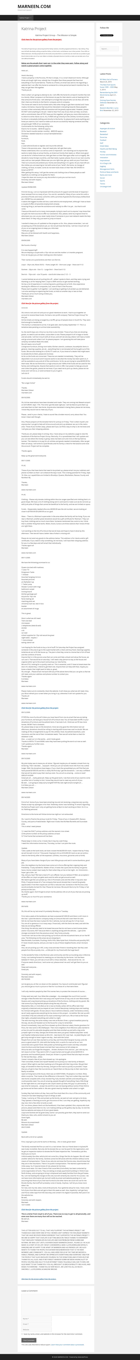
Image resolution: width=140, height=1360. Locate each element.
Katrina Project (24, 18)
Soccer (102, 178)
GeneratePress (83, 1357)
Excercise (103, 137)
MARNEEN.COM (34, 6)
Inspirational (105, 160)
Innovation (104, 157)
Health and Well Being (108, 149)
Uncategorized (105, 186)
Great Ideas (104, 146)
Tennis (102, 184)
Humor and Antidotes (108, 155)
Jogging (103, 166)
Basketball (104, 134)
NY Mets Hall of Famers (109, 79)
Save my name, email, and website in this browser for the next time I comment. (53, 1334)
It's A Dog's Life (105, 163)
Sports (102, 181)
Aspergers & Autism (107, 128)
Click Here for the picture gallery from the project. (40, 708)
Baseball (103, 131)
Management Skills (107, 169)
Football (103, 140)
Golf (101, 143)
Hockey (103, 152)
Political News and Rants (109, 172)
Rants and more (106, 175)
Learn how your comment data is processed (67, 1345)
